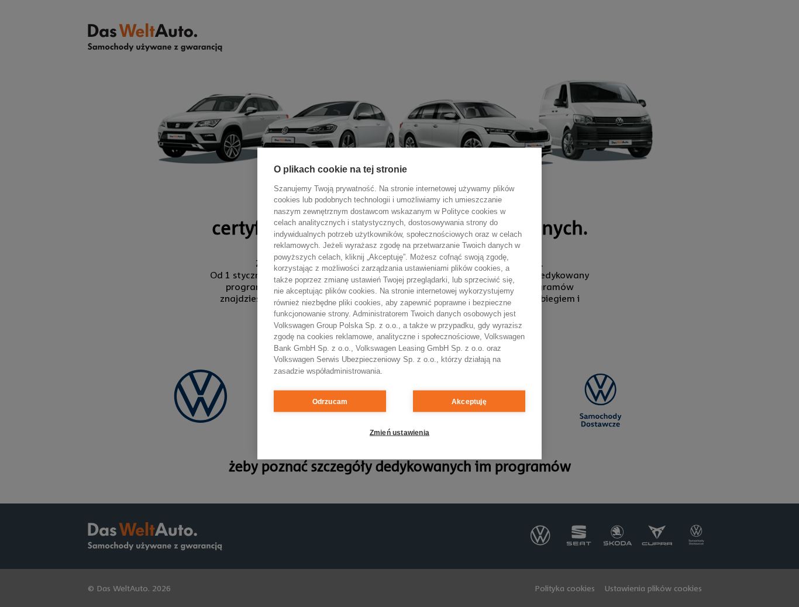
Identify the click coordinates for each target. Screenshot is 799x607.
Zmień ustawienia (399, 432)
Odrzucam (330, 401)
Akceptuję (469, 401)
